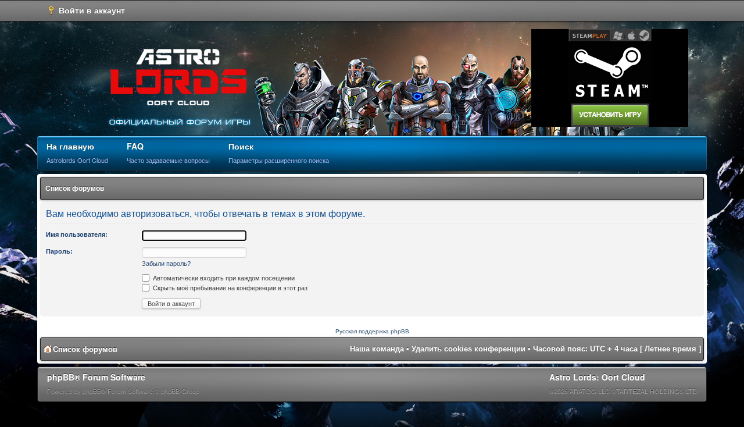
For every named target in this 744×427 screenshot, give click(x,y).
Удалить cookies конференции (468, 348)
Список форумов (74, 188)
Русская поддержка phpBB (372, 331)
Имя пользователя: (77, 234)
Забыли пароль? (166, 263)
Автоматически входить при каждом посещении (223, 278)
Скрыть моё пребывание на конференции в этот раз (229, 287)
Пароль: (59, 251)
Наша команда (377, 348)
